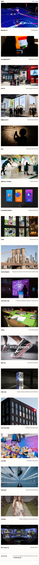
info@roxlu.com (17, 557)
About (36, 1)
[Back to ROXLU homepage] (2, 1)
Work (33, 1)
